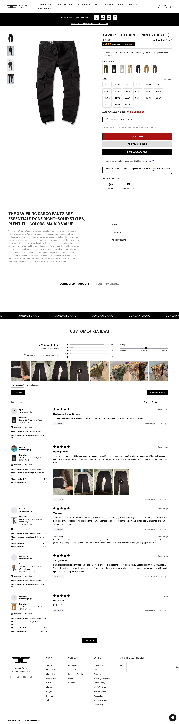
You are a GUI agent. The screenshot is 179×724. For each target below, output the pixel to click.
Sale (48, 700)
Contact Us (72, 665)
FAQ (95, 670)
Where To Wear (119, 240)
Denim (48, 683)
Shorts (49, 687)
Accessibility (99, 696)
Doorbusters (45, 4)
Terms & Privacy (100, 700)
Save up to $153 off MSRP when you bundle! (89, 24)
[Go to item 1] (10, 38)
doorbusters (82, 17)
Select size (137, 136)
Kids (142, 112)
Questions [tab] (33, 386)
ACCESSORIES (44, 9)
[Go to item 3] (10, 65)
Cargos (49, 691)
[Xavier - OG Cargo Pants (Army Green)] (105, 69)
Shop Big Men (52, 670)
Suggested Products (75, 283)
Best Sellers (51, 678)
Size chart (168, 79)
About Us (72, 670)
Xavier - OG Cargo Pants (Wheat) (31, 608)
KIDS (120, 4)
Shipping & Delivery (102, 678)
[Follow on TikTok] (31, 677)
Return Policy (99, 683)
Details (115, 225)
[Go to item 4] (10, 79)
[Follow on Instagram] (17, 677)
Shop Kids (50, 674)
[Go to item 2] (10, 51)
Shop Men (50, 665)
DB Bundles (84, 4)
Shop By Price (65, 4)
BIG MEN (109, 4)
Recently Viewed (107, 283)
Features (116, 232)
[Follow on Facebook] (10, 677)
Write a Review (160, 393)
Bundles (49, 696)
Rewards (72, 678)
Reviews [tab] (17, 386)
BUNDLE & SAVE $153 (137, 152)
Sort (146, 402)
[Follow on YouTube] (24, 677)
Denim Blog (98, 705)
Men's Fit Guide (100, 687)
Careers (71, 683)
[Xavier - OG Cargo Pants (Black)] (114, 69)
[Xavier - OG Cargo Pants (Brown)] (154, 69)
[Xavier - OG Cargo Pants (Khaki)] (130, 69)
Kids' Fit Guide (100, 691)
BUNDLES (132, 4)
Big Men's (134, 112)
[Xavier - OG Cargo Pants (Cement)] (122, 69)
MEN (97, 4)
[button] (162, 40)
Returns (97, 674)
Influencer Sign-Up (75, 674)
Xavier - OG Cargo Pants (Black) (30, 421)
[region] (58, 83)
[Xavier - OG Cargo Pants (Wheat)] (146, 69)
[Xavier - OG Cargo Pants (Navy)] (138, 69)
